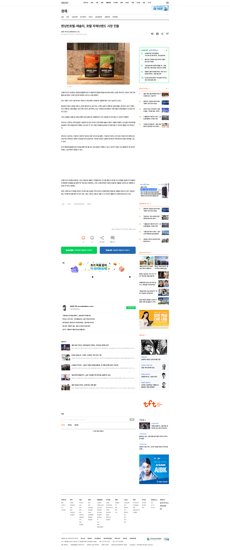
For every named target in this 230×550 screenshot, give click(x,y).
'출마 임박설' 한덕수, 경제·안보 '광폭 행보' (83, 385)
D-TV (149, 3)
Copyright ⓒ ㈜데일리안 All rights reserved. (141, 545)
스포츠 (127, 3)
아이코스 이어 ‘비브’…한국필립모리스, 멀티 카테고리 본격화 (78, 319)
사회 (97, 3)
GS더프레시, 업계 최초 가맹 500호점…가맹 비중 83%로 (78, 323)
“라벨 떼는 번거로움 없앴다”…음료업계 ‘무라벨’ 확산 (76, 316)
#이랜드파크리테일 (79, 204)
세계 (133, 3)
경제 (102, 3)
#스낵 (69, 204)
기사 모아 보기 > (75, 309)
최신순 (63, 425)
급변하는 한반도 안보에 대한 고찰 (150, 359)
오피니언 (85, 3)
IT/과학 (116, 3)
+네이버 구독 (131, 307)
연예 (121, 3)
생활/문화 (108, 3)
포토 (144, 3)
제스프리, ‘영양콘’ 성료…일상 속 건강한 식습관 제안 (76, 326)
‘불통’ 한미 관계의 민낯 (147, 368)
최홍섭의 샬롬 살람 (145, 382)
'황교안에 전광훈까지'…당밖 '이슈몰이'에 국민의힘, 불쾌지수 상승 (91, 375)
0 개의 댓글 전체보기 (98, 431)
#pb (63, 204)
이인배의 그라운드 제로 (146, 365)
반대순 (77, 425)
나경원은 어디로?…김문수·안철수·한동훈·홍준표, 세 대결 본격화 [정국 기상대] (94, 365)
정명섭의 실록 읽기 (145, 374)
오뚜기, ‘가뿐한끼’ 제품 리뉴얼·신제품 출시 (73, 330)
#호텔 (88, 204)
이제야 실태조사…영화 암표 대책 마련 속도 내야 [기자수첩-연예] (159, 428)
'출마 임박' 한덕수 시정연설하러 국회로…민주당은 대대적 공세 (90, 345)
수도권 (138, 3)
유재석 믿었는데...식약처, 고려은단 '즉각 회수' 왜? (86, 355)
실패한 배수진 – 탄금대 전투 (149, 377)
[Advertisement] (98, 402)
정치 (92, 3)
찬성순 (70, 425)
